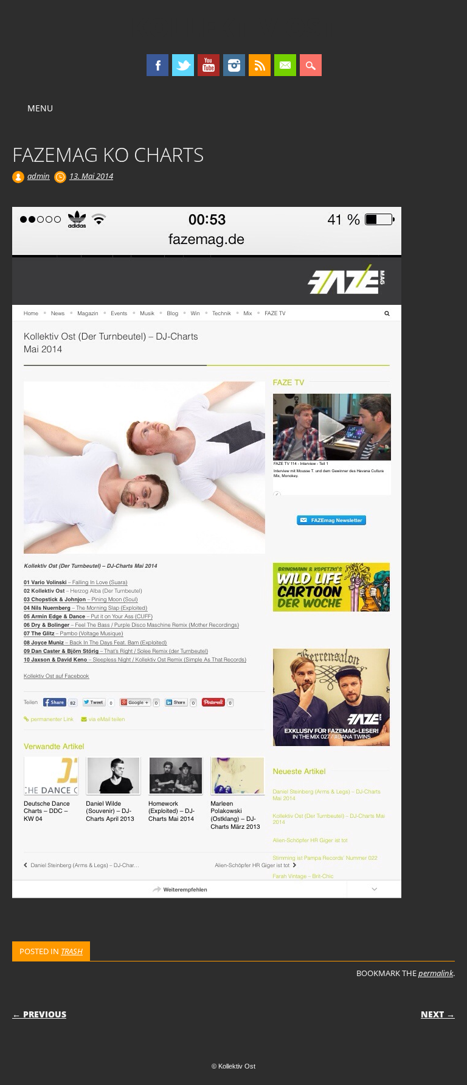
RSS (260, 65)
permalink (435, 973)
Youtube (209, 65)
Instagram (234, 65)
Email (285, 65)
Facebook (157, 65)
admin (38, 175)
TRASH (72, 951)
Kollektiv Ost (233, 27)
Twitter (183, 65)
